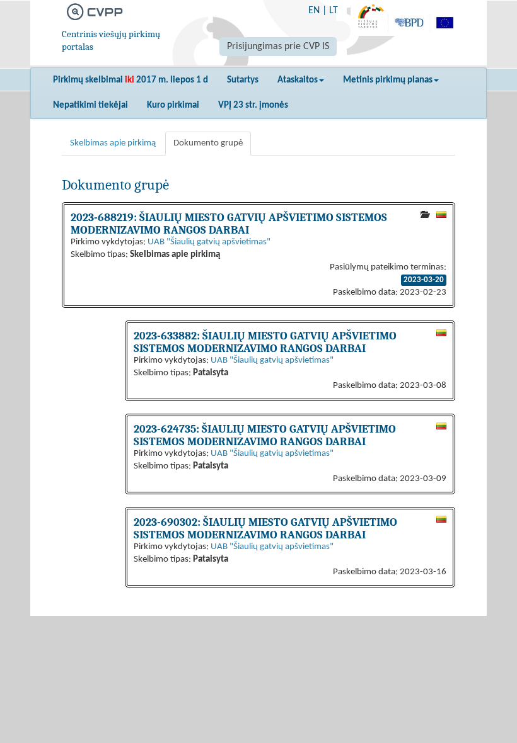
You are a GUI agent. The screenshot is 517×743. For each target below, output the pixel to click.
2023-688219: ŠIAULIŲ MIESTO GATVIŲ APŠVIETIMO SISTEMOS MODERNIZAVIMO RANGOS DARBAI (229, 223)
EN (314, 11)
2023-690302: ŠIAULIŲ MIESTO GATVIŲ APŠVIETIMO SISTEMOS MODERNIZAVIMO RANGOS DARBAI (265, 528)
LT (333, 11)
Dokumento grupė (208, 143)
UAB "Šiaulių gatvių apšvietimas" (209, 242)
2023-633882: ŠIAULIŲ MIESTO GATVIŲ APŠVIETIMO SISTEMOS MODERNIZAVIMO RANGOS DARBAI (265, 341)
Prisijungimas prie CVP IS (278, 47)
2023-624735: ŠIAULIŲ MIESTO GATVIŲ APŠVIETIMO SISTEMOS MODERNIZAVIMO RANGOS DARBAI (265, 435)
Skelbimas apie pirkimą (113, 143)
